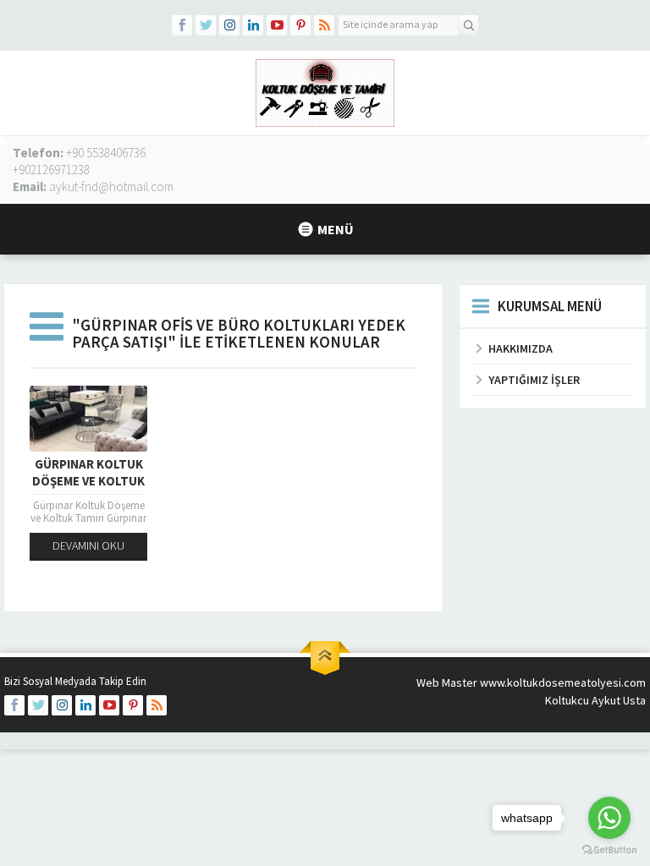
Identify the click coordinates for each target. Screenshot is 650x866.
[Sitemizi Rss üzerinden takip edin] (324, 25)
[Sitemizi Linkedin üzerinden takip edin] (253, 25)
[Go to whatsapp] (609, 818)
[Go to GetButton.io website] (609, 849)
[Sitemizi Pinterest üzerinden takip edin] (300, 25)
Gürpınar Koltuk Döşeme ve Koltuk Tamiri (88, 481)
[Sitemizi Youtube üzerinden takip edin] (277, 25)
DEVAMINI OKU (88, 545)
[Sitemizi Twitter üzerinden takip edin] (206, 25)
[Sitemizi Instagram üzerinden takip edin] (229, 25)
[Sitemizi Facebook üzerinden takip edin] (182, 25)
